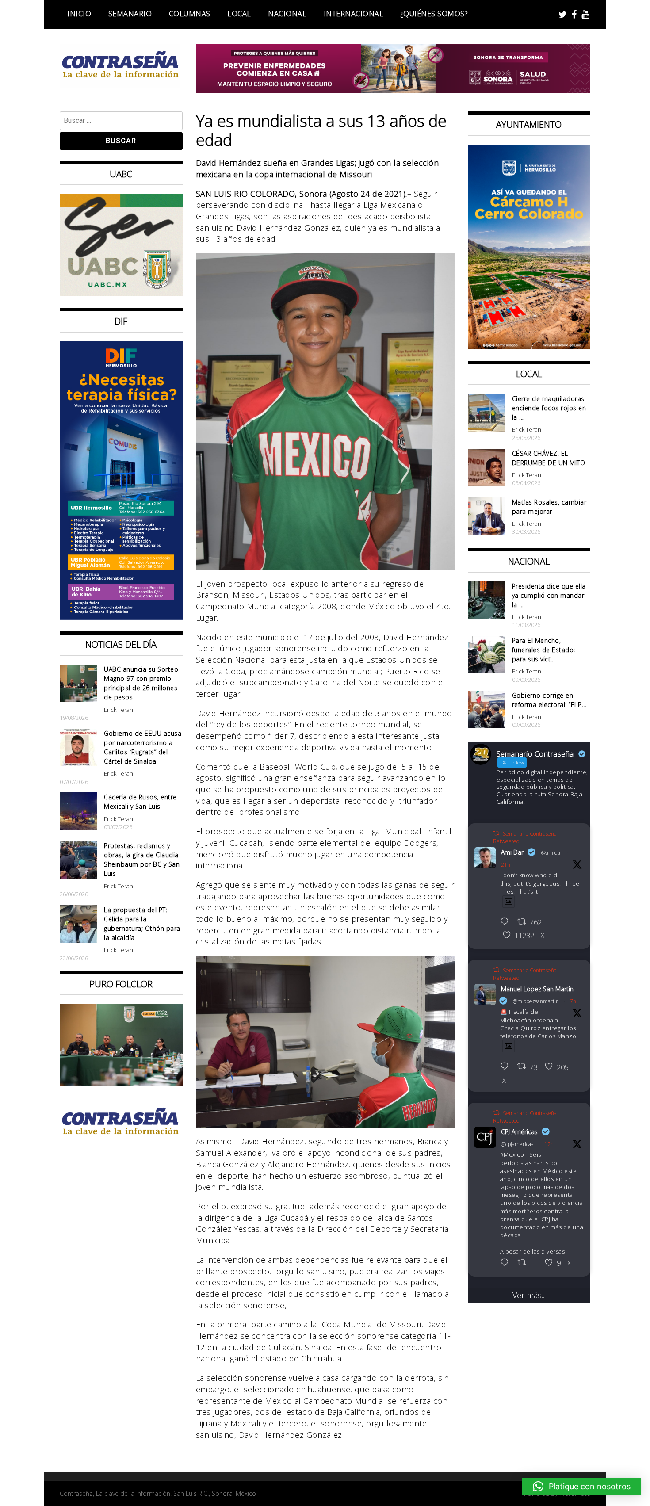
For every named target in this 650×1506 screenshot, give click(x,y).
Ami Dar (512, 852)
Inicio (79, 14)
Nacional (287, 14)
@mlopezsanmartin (536, 1001)
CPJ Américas (519, 1132)
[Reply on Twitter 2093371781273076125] (507, 1067)
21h (505, 864)
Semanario (130, 14)
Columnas (189, 14)
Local (239, 14)
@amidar (551, 852)
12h (549, 1144)
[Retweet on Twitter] (496, 833)
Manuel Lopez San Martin (537, 989)
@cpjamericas (517, 1144)
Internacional (354, 14)
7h (573, 1001)
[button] (581, 1486)
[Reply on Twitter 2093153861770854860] (507, 922)
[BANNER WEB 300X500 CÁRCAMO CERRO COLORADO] (529, 345)
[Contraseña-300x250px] (121, 293)
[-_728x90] (393, 89)
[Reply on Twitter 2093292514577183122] (507, 1263)
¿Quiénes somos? (434, 14)
